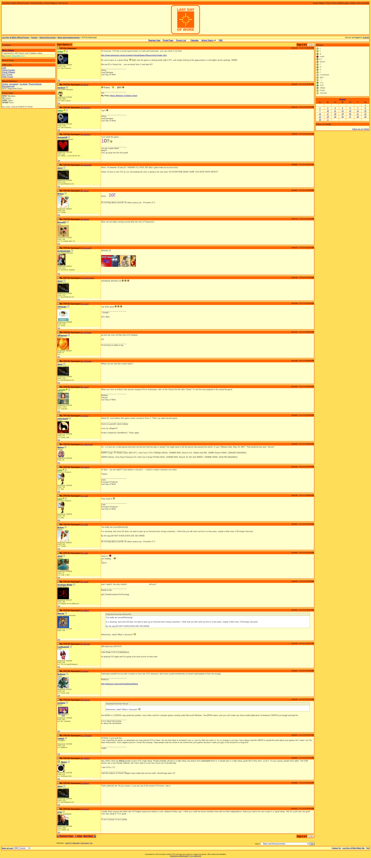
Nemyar (60, 613)
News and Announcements (69, 38)
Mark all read (7, 848)
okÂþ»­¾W (197, 856)
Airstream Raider (64, 585)
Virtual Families (8, 70)
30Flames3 (62, 335)
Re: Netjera (85, 467)
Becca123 (61, 222)
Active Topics (207, 40)
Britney (60, 194)
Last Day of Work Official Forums (15, 38)
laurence (61, 88)
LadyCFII (68, 843)
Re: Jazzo (84, 191)
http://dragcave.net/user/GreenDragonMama (119, 684)
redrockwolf (62, 419)
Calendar (195, 40)
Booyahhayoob (8, 86)
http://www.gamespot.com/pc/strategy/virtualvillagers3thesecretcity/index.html (134, 55)
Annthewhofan (63, 251)
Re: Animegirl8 (86, 165)
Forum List (181, 40)
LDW (4, 68)
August (342, 99)
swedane (61, 703)
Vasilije (5, 84)
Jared (59, 556)
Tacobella (23, 84)
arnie (59, 812)
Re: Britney (85, 219)
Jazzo (60, 168)
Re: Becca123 (86, 248)
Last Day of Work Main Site (353, 848)
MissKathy (76, 843)
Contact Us (336, 848)
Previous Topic (66, 836)
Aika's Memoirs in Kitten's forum (123, 95)
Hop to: (257, 844)
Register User (154, 40)
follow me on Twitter (360, 129)
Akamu (64, 762)
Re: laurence (85, 108)
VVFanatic (62, 307)
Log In (365, 38)
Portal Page (168, 40)
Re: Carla (84, 496)
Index (79, 836)
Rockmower (85, 843)
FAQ (221, 40)
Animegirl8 (62, 137)
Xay (91, 843)
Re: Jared (84, 582)
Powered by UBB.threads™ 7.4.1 (181, 856)
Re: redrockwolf (86, 444)
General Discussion (47, 38)
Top (58, 80)
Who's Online (8, 50)
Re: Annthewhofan (87, 278)
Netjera (60, 447)
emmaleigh (13, 84)
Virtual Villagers (8, 72)
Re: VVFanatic (86, 332)
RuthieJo (61, 674)
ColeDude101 (63, 647)
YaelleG (60, 738)
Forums (34, 38)
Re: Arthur (84, 85)
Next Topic (88, 836)
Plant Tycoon (7, 77)
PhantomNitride (35, 84)
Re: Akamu (85, 783)
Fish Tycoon (7, 74)
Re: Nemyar (85, 644)
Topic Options (63, 44)
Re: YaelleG (85, 758)
